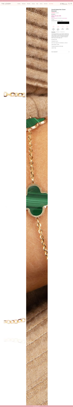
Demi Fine (45, 3)
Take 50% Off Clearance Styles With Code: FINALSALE (36, 0)
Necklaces (23, 3)
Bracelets (28, 3)
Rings (37, 3)
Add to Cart (63, 22)
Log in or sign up (64, 18)
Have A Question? (54, 51)
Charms (41, 3)
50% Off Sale (51, 3)
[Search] (69, 4)
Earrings (33, 3)
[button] (36, 406)
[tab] (53, 31)
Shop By (19, 3)
